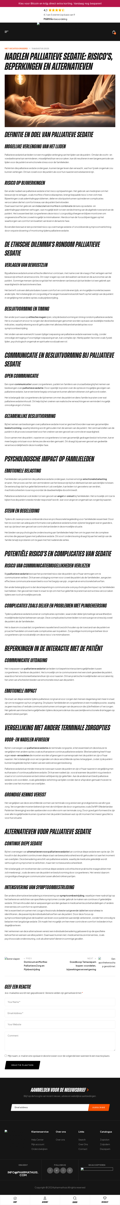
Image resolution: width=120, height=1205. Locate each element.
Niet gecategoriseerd (16, 48)
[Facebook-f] (50, 1170)
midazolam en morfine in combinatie (53, 206)
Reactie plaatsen (23, 1065)
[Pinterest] (70, 1170)
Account (45, 1202)
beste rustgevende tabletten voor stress (79, 910)
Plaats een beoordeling (55, 19)
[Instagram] (63, 1170)
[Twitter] (57, 1170)
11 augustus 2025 (40, 48)
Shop (15, 1202)
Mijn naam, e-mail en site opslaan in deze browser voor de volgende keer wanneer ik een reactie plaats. (59, 1055)
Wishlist (105, 1202)
